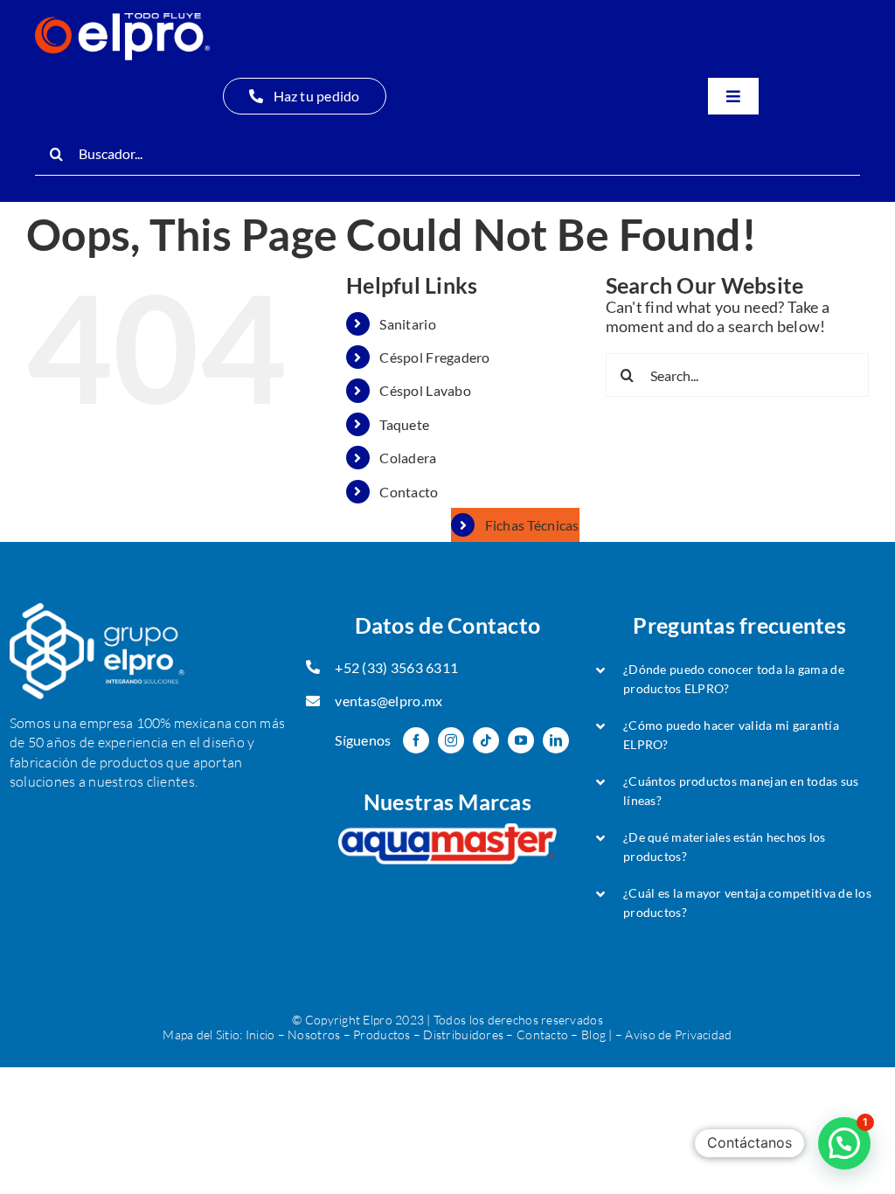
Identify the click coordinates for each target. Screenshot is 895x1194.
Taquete (404, 424)
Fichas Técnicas (532, 525)
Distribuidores (463, 1034)
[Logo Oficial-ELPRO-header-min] (122, 21)
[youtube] (521, 740)
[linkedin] (556, 740)
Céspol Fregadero (434, 357)
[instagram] (451, 740)
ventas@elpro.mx (388, 700)
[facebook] (416, 740)
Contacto (408, 491)
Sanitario (407, 324)
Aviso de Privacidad (678, 1034)
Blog (593, 1034)
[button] (739, 679)
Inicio (260, 1034)
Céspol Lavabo (425, 390)
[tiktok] (486, 740)
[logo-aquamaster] (447, 831)
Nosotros (314, 1034)
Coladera (407, 457)
